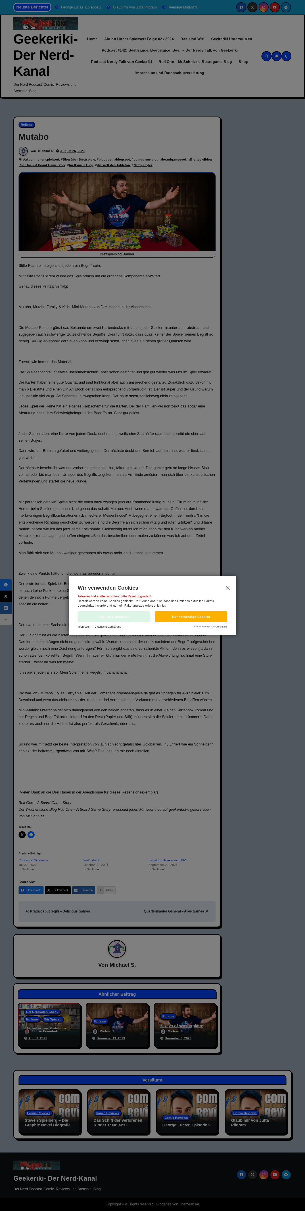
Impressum (84, 626)
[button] (191, 616)
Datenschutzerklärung (107, 626)
